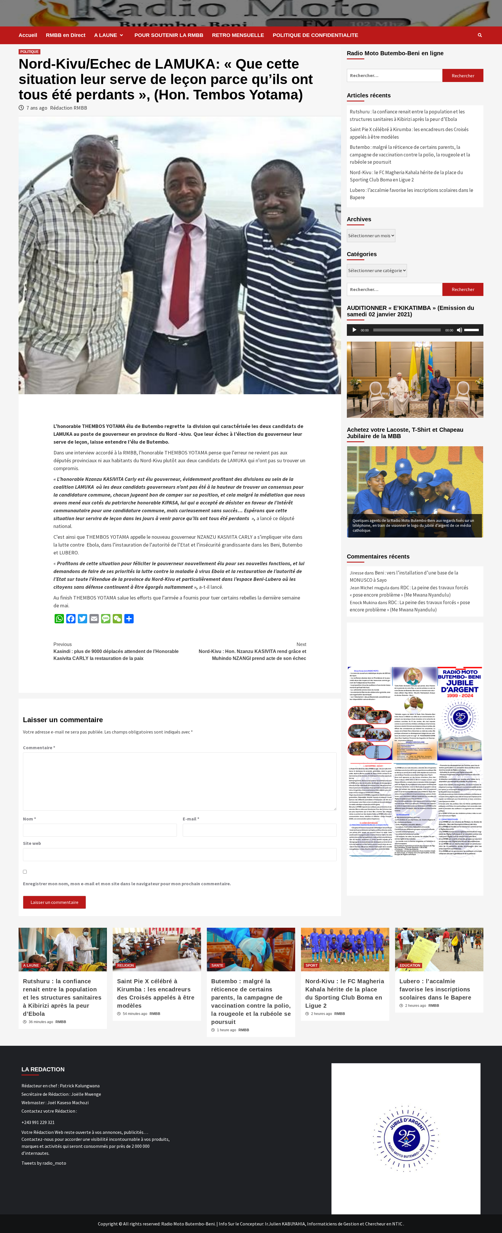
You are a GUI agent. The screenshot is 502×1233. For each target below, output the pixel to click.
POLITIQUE (29, 52)
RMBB (60, 1022)
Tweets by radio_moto (43, 1163)
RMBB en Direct (65, 35)
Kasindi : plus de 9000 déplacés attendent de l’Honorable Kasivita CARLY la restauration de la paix (116, 651)
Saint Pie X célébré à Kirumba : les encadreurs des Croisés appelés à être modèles (409, 133)
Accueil (28, 35)
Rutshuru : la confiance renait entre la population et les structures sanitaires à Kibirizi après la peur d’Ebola (407, 115)
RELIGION (125, 965)
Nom (29, 819)
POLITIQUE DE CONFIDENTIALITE (315, 35)
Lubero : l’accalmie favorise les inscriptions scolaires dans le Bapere (411, 194)
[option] (415, 491)
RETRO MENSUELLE (238, 35)
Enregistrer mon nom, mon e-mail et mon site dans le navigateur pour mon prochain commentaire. (127, 883)
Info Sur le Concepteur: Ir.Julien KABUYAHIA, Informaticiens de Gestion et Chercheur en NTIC (310, 1224)
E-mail (191, 819)
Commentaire (39, 747)
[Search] (479, 35)
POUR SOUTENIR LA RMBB (169, 35)
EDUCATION (410, 965)
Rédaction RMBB (68, 107)
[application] (415, 330)
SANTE (217, 965)
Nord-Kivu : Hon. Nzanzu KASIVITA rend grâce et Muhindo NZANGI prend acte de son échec (252, 651)
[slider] (472, 329)
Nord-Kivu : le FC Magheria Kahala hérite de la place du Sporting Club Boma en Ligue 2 (406, 176)
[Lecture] (354, 330)
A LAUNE (105, 35)
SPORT (312, 965)
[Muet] (459, 330)
